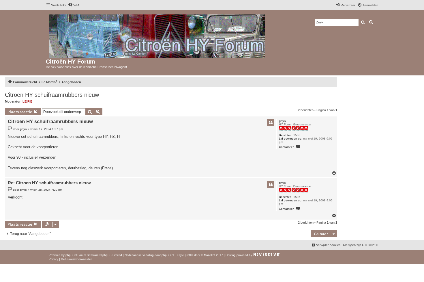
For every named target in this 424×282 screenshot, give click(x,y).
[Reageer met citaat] (270, 122)
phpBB (70, 255)
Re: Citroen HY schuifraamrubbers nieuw (49, 182)
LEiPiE (27, 101)
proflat (189, 255)
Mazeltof (209, 255)
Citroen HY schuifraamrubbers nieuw (52, 95)
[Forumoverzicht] (157, 35)
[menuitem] (73, 5)
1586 (296, 135)
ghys (282, 121)
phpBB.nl (168, 255)
